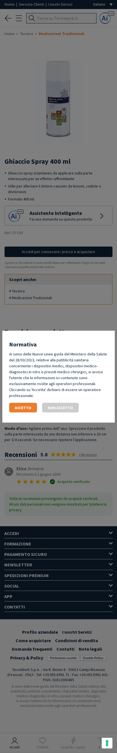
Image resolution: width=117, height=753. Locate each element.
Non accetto (60, 407)
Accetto (23, 407)
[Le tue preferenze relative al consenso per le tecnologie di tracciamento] (107, 743)
